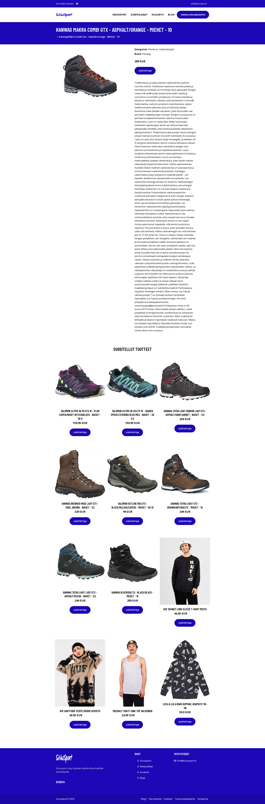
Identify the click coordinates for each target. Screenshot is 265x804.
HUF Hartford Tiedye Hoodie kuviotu (80, 711)
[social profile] (77, 3)
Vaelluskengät (166, 49)
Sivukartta (202, 798)
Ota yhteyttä (155, 798)
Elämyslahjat (139, 14)
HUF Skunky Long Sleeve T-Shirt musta (185, 609)
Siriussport (119, 14)
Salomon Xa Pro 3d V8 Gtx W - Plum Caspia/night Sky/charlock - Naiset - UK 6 (80, 414)
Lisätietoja (145, 70)
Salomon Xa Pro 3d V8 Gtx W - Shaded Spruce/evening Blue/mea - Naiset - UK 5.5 (132, 414)
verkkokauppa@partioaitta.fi (149, 305)
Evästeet (168, 798)
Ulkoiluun (153, 49)
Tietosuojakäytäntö (185, 798)
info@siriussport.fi (199, 3)
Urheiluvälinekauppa (193, 14)
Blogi (171, 14)
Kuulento (158, 14)
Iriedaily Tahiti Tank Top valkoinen (132, 711)
